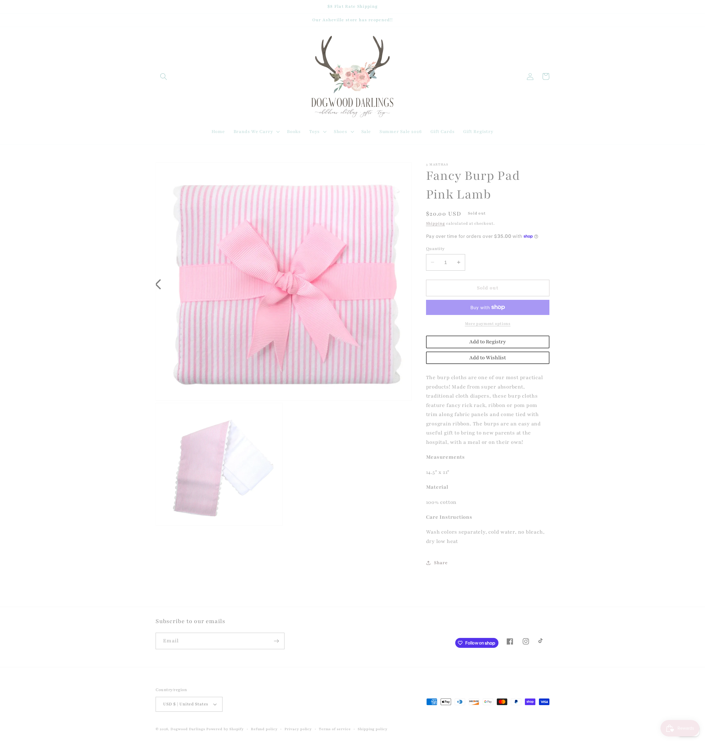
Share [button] (441, 563)
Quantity (435, 248)
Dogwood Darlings (187, 729)
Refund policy (264, 729)
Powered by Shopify (225, 729)
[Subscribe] (276, 641)
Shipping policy (372, 729)
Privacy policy (298, 729)
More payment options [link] (488, 323)
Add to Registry (487, 341)
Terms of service (335, 729)
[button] (163, 76)
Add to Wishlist (487, 357)
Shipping (435, 223)
